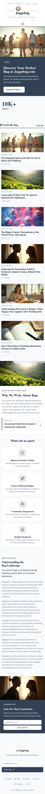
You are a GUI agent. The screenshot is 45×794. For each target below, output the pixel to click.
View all (39, 126)
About (27, 779)
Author (36, 779)
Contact (20, 784)
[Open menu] (22, 24)
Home (10, 779)
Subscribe (8, 770)
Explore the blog (12, 90)
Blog (18, 779)
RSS (28, 784)
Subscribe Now (22, 727)
